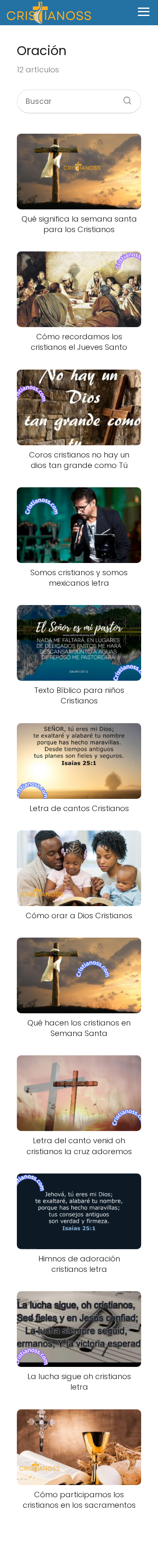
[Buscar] (124, 98)
